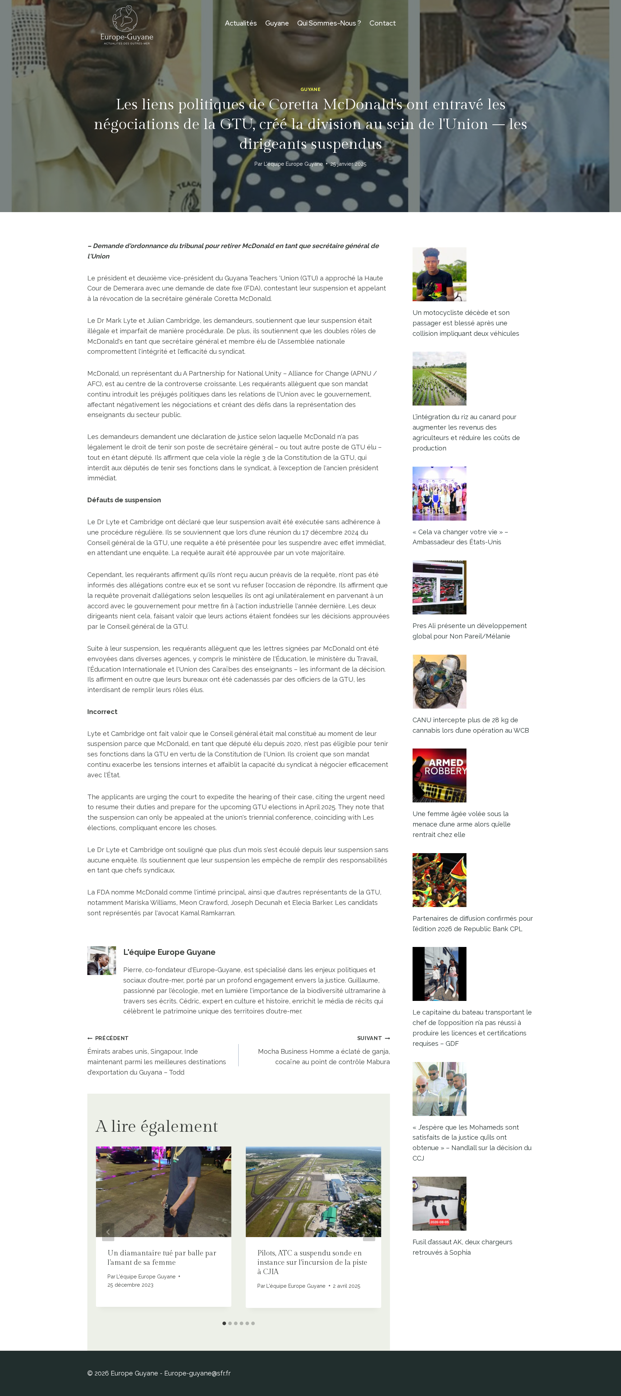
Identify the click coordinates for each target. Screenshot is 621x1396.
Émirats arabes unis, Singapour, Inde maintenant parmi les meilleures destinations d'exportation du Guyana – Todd (156, 1055)
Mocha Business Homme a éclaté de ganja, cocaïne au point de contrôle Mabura (324, 1050)
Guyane (277, 23)
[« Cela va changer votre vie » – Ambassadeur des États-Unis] (473, 494)
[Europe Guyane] (126, 23)
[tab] (224, 1323)
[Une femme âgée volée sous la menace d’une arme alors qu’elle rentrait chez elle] (473, 775)
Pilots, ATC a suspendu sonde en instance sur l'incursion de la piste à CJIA (312, 1262)
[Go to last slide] (108, 1232)
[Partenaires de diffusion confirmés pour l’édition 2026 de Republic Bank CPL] (473, 880)
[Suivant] (369, 1232)
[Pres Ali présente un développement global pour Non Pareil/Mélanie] (473, 587)
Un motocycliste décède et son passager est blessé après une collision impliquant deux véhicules (466, 323)
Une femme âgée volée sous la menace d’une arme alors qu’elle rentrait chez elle (462, 824)
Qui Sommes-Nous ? (329, 23)
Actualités (241, 23)
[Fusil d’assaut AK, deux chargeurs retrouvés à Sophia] (473, 1204)
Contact (382, 23)
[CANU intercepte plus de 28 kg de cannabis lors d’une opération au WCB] (473, 682)
